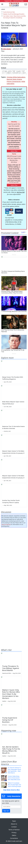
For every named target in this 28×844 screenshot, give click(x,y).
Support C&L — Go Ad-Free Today (14, 1)
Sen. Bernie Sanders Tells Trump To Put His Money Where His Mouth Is (11, 750)
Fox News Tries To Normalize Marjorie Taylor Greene (13, 25)
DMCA (14, 835)
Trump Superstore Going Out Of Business (9, 720)
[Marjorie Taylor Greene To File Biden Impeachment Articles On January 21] (14, 441)
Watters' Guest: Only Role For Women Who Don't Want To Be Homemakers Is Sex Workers (11, 694)
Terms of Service (6, 524)
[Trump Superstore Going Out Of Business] (11, 710)
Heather (4, 701)
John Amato (7, 49)
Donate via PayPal (19, 211)
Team (14, 821)
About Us (14, 824)
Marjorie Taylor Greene (14, 79)
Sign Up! (6, 811)
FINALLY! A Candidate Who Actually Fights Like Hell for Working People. (14, 784)
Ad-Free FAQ (21, 192)
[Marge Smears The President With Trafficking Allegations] (14, 367)
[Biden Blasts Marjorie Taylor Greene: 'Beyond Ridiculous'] (14, 392)
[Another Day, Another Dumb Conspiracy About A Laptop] (14, 491)
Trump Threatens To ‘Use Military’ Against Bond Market (10, 668)
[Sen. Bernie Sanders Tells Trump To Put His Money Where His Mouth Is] (11, 739)
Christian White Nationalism (16, 77)
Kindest (9, 215)
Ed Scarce (4, 725)
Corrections (14, 838)
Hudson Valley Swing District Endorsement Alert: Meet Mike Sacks (14, 777)
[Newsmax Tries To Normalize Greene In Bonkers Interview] (14, 417)
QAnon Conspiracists (14, 81)
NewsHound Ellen (6, 673)
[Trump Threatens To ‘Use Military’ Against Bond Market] (11, 658)
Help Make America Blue (11, 790)
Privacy (14, 832)
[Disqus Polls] (14, 547)
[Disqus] (14, 585)
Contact (14, 827)
